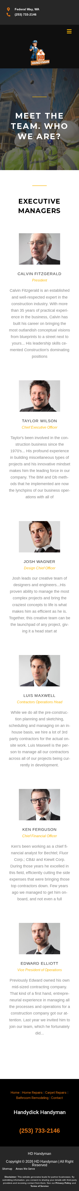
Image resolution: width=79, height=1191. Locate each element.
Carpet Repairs (55, 1093)
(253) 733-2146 (39, 1130)
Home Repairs (32, 1093)
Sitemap (7, 1168)
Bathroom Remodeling (32, 1098)
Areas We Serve (25, 1168)
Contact (57, 1098)
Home (15, 1093)
